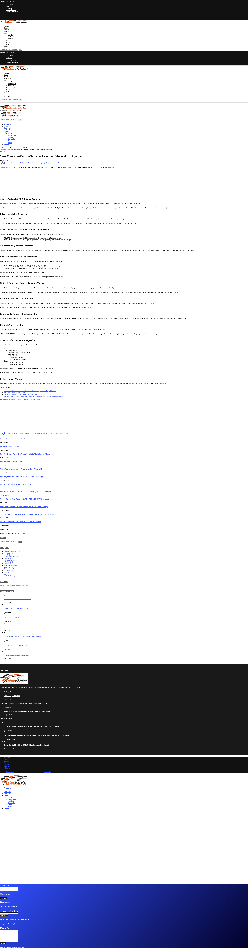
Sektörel (6, 30)
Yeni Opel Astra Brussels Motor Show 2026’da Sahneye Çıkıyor (25, 454)
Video (10, 44)
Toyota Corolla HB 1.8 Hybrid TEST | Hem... (16, 608)
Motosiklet (12, 37)
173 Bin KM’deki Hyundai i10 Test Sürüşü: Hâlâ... (17, 627)
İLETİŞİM (9, 4)
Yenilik (10, 35)
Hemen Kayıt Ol (11, 906)
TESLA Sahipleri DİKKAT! (12, 696)
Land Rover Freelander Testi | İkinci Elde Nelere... (17, 599)
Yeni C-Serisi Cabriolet (19, 399)
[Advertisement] (108, 183)
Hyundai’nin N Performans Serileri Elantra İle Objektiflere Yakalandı (28, 514)
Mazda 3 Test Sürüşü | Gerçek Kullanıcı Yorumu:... (17, 645)
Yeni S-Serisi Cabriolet (33, 399)
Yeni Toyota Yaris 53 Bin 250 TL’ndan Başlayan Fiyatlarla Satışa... (26, 492)
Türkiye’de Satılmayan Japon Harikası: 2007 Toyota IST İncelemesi (22, 636)
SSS (7, 6)
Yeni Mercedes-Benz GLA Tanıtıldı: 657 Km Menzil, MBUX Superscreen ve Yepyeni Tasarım (30, 391)
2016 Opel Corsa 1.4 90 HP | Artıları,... (14, 617)
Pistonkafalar (10, 772)
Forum (6, 46)
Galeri (10, 42)
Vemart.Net (47, 772)
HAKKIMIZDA (11, 10)
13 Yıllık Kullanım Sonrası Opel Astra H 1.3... (16, 655)
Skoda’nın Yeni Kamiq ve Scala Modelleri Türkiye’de (21, 469)
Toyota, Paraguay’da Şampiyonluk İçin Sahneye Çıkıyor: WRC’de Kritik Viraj (27, 703)
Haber (6, 28)
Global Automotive (11, 556)
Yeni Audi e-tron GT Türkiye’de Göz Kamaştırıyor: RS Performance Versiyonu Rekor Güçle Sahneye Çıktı (33, 396)
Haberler (9, 558)
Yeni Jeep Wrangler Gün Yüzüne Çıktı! (15, 484)
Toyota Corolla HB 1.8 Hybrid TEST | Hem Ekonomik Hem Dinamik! (27, 745)
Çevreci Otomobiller (12, 551)
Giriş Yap (14, 924)
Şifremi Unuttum (5, 902)
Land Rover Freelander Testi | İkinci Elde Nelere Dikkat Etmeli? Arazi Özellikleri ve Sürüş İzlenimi (36, 735)
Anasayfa (7, 26)
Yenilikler (10, 150)
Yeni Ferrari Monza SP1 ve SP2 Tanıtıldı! (15, 392)
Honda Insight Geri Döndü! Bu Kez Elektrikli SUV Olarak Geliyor (26, 499)
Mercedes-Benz (6, 167)
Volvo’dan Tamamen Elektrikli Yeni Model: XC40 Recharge (24, 507)
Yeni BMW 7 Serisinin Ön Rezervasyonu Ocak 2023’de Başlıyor (21, 394)
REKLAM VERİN (12, 11)
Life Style (8, 562)
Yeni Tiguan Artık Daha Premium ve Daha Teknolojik (21, 477)
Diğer (6, 33)
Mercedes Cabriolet (6, 399)
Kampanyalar (10, 560)
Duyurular (12, 41)
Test (6, 572)
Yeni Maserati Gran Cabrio (11, 462)
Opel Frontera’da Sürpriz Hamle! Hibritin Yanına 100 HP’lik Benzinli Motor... (27, 711)
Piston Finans (8, 31)
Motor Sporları (10, 565)
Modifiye (11, 39)
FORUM (9, 8)
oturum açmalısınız (20, 533)
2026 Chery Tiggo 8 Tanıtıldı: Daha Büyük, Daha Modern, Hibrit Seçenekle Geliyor (31, 726)
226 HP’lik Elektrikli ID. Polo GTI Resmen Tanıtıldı (20, 522)
